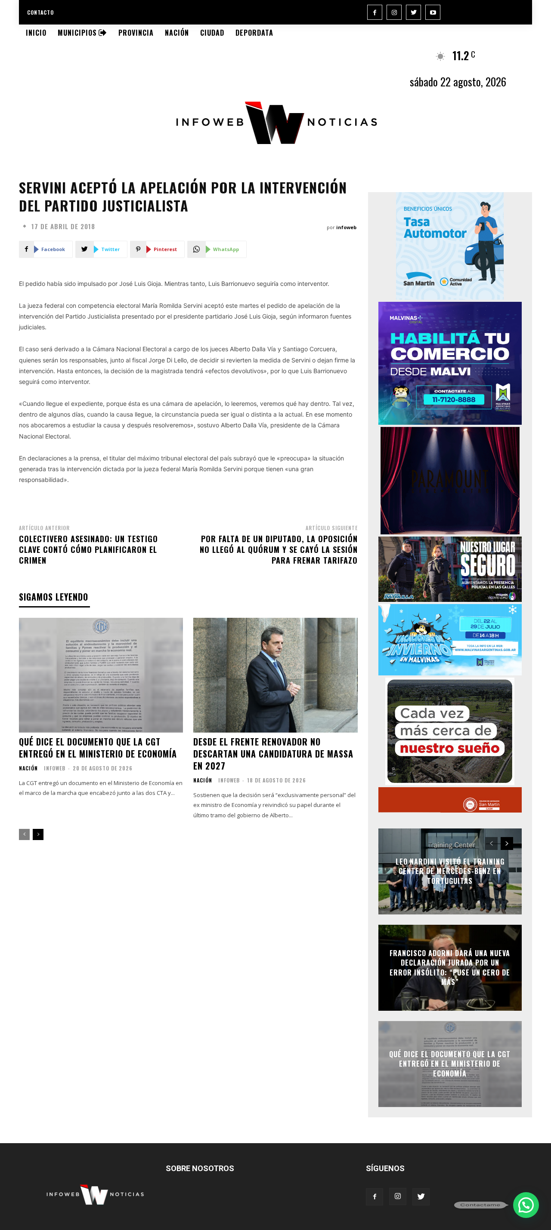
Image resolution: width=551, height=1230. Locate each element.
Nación (28, 768)
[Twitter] (413, 12)
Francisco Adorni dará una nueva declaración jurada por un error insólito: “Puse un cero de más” (450, 967)
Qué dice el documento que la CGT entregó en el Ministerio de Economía (98, 747)
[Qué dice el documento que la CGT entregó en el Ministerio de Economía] (101, 675)
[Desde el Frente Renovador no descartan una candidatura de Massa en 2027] (275, 675)
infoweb (346, 227)
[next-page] (38, 834)
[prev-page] (24, 834)
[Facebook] (374, 12)
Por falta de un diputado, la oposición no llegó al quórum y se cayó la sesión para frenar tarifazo (279, 549)
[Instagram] (394, 12)
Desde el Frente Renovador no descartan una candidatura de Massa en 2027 (273, 753)
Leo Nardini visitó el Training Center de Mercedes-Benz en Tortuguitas (450, 871)
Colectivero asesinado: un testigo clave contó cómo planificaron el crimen (88, 549)
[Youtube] (432, 12)
